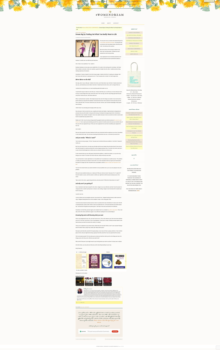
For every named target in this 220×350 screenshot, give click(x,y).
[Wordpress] (76, 302)
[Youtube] (81, 302)
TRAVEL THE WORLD (134, 43)
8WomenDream (110, 15)
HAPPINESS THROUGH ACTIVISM (134, 40)
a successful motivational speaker (107, 42)
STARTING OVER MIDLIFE (134, 37)
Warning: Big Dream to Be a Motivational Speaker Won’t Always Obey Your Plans (134, 142)
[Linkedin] (82, 302)
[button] (87, 261)
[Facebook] (77, 302)
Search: (108, 252)
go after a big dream (113, 209)
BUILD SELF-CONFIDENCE (92, 27)
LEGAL (122, 346)
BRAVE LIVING (134, 51)
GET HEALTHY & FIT (134, 46)
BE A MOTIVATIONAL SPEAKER (134, 35)
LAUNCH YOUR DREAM (134, 32)
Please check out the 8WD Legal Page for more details (106, 321)
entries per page (82, 252)
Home (83, 27)
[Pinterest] (83, 302)
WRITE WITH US (134, 54)
